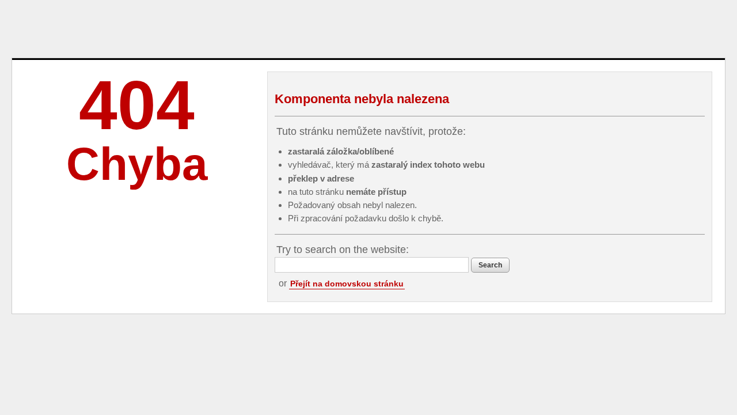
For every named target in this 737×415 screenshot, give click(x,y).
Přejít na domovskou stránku (347, 283)
